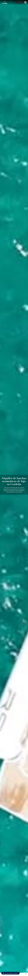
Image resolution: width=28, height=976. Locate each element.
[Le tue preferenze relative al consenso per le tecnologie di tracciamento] (25, 974)
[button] (25, 2)
